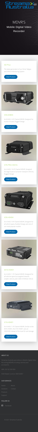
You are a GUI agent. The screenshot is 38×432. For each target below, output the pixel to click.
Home (3, 386)
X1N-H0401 (8, 322)
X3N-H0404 (8, 217)
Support (4, 395)
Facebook (8, 406)
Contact (13, 389)
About (13, 386)
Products (4, 392)
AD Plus (7, 65)
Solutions (4, 389)
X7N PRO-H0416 (10, 165)
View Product (10, 77)
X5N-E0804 (8, 115)
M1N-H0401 (9, 270)
